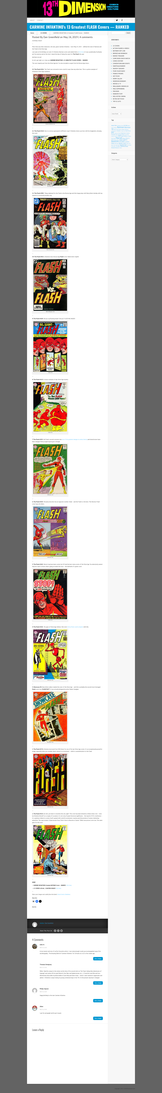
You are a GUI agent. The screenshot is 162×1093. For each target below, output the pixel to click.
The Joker (113, 146)
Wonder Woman (115, 148)
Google (55, 930)
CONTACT (40, 20)
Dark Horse (128, 131)
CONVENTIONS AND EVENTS (121, 63)
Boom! (115, 129)
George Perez (121, 134)
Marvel (119, 137)
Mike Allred (116, 140)
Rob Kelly (116, 143)
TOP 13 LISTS (117, 101)
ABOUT (32, 20)
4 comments (86, 37)
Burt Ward (119, 129)
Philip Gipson (44, 989)
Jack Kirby (124, 136)
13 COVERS (43, 33)
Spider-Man (122, 143)
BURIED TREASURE (118, 56)
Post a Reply (98, 958)
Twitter (61, 930)
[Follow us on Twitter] (116, 20)
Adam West (114, 125)
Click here (81, 52)
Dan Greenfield (51, 37)
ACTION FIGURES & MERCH (121, 48)
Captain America (124, 129)
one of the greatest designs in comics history (74, 439)
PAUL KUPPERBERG (118, 89)
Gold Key (127, 134)
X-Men (120, 147)
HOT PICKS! (116, 76)
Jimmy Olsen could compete (75, 627)
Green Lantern (114, 136)
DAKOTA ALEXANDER (119, 66)
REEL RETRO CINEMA (119, 96)
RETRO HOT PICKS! (118, 99)
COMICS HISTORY (118, 61)
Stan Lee (128, 143)
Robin (112, 143)
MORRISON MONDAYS (119, 81)
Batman (120, 127)
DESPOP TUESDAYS (118, 68)
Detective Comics (125, 133)
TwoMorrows (124, 146)
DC (112, 132)
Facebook (58, 930)
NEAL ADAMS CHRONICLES (121, 86)
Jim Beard (129, 136)
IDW (119, 136)
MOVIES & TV (117, 84)
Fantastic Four (114, 134)
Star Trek (113, 145)
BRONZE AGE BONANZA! (120, 53)
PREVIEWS (116, 91)
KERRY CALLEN (117, 78)
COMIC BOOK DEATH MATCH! (121, 58)
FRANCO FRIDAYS (118, 73)
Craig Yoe (123, 131)
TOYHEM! (118, 146)
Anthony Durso (120, 125)
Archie (125, 125)
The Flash (129, 145)
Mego (124, 138)
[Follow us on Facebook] (122, 20)
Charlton (119, 131)
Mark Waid (113, 138)
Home (32, 33)
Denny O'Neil (118, 133)
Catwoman (113, 131)
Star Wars (117, 145)
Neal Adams (123, 140)
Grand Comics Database (63, 894)
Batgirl (115, 127)
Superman (123, 145)
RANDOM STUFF (118, 94)
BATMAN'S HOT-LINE (119, 51)
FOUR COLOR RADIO (119, 71)
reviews (127, 141)
